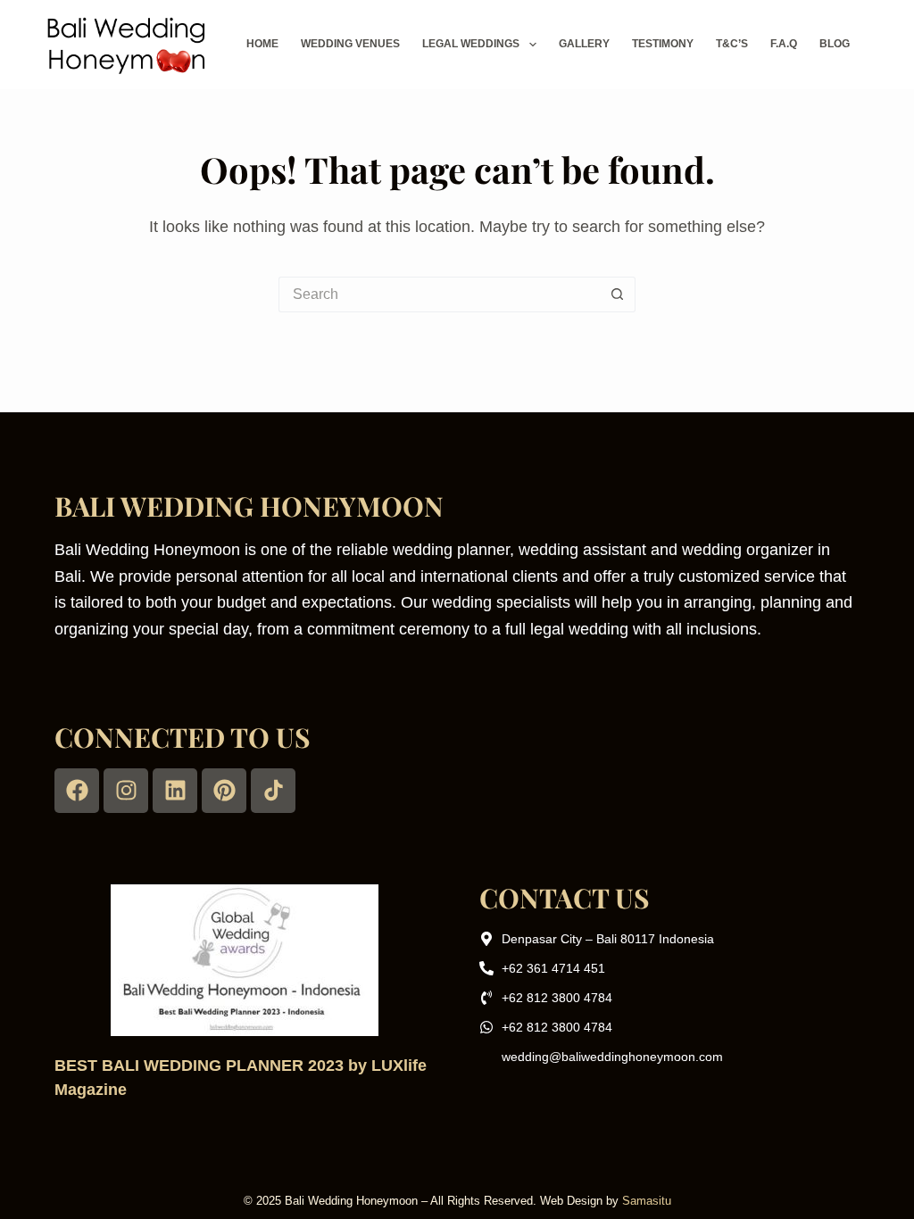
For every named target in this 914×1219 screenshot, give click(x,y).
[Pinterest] (224, 790)
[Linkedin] (175, 790)
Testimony (663, 43)
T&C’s (732, 43)
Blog (834, 43)
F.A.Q (783, 43)
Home (262, 43)
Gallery (584, 43)
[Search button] (618, 294)
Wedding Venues (350, 43)
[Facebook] (76, 790)
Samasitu (646, 1200)
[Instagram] (126, 790)
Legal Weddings (470, 43)
